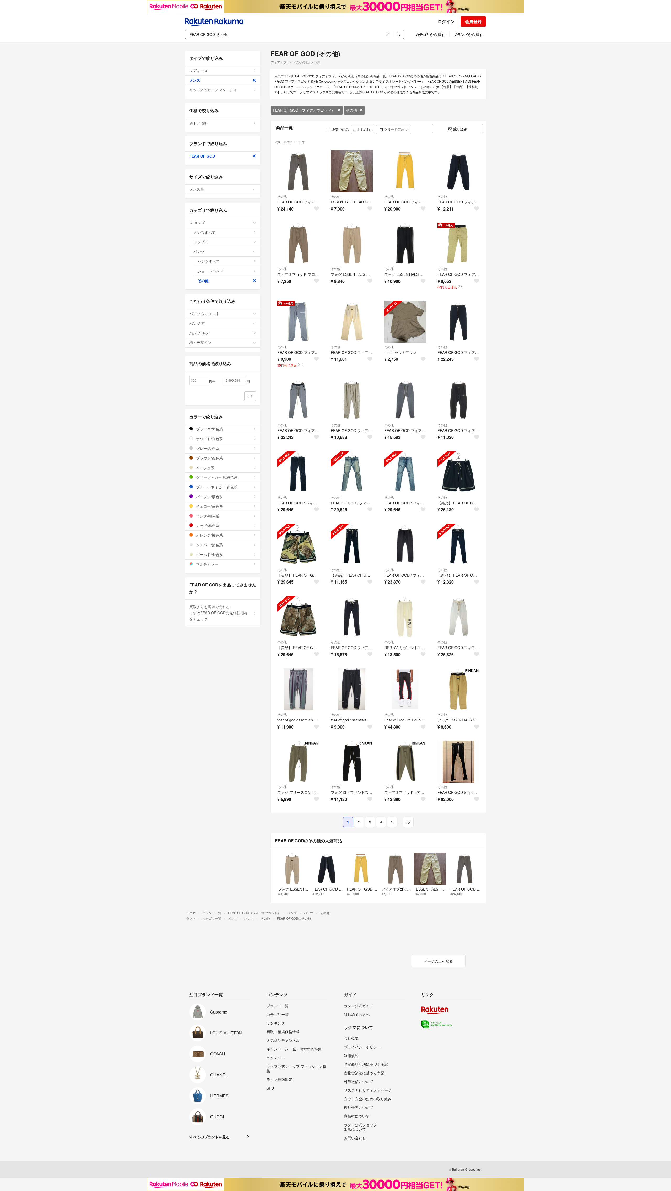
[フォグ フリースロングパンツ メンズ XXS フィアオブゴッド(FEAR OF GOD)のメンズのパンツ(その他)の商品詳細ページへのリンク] (298, 762)
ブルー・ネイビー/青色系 (216, 486)
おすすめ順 (362, 129)
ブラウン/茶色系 (209, 458)
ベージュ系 (204, 467)
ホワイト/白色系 (209, 438)
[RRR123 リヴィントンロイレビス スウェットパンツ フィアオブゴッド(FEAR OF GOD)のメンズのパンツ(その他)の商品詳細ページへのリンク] (405, 617)
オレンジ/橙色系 (209, 535)
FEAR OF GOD (202, 156)
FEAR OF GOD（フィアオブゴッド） (304, 110)
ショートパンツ (210, 270)
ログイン (446, 21)
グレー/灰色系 (207, 448)
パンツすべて (209, 261)
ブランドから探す (468, 34)
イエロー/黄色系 (209, 506)
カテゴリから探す (430, 34)
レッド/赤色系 (207, 525)
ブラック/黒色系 (209, 429)
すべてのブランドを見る (209, 1136)
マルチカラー (206, 564)
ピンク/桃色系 (207, 516)
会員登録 (473, 21)
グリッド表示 (394, 129)
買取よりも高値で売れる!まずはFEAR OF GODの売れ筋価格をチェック (218, 613)
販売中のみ (340, 129)
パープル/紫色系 (209, 496)
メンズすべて (204, 232)
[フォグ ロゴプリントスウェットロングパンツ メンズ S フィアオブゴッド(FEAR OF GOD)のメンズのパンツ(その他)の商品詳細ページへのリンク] (352, 762)
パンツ (198, 251)
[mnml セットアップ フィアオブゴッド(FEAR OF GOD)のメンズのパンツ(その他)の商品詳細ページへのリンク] (405, 322)
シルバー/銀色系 (209, 544)
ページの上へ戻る (438, 961)
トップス (200, 241)
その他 (351, 110)
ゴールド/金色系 (209, 554)
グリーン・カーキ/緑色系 (216, 477)
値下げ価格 (198, 123)
